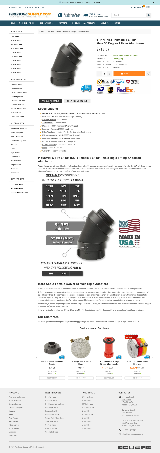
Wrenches (15, 173)
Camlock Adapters (18, 141)
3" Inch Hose (16, 61)
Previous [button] (37, 358)
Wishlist (14, 7)
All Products (90, 23)
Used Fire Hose (17, 185)
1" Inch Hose (16, 41)
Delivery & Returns (77, 101)
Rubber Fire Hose (17, 105)
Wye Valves (15, 153)
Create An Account (36, 7)
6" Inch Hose (16, 73)
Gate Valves (15, 157)
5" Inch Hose (16, 69)
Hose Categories (46, 23)
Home (13, 23)
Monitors (14, 169)
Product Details (50, 101)
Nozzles (76, 23)
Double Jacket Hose (19, 93)
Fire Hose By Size (26, 23)
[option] (52, 357)
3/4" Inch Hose (16, 37)
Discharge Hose (17, 97)
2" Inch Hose (16, 53)
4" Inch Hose (16, 65)
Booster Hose (16, 85)
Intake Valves (16, 161)
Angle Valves (16, 165)
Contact (116, 23)
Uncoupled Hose (17, 117)
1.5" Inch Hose (16, 45)
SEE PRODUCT (52, 378)
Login (23, 7)
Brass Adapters (17, 133)
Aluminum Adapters (19, 129)
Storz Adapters (17, 137)
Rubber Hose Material (19, 193)
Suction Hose (16, 113)
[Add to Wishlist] (148, 73)
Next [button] (152, 358)
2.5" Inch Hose (16, 57)
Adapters (63, 23)
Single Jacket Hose (18, 109)
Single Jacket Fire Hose (54, 418)
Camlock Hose (16, 89)
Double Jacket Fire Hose (54, 404)
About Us (104, 23)
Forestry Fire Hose (18, 101)
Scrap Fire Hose (17, 189)
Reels (13, 149)
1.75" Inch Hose (17, 49)
